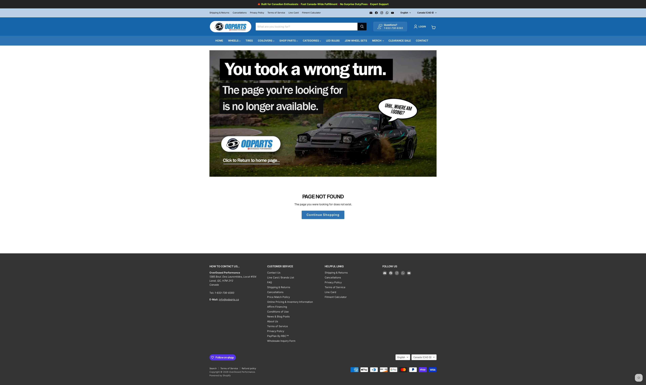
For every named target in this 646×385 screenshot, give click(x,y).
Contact (422, 40)
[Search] (362, 26)
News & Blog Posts (278, 316)
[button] (420, 27)
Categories (311, 40)
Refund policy (249, 368)
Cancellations (240, 12)
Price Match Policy (278, 297)
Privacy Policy (257, 12)
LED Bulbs (333, 40)
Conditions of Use (278, 311)
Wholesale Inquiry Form (281, 340)
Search (213, 368)
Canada (425, 12)
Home (219, 40)
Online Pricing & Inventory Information (290, 301)
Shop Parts (287, 40)
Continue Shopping (323, 215)
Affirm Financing (277, 306)
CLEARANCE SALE (399, 40)
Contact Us (273, 272)
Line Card (294, 12)
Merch (377, 40)
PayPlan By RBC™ (278, 336)
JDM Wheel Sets (356, 40)
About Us (272, 321)
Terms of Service (276, 12)
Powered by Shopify (220, 375)
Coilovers (265, 40)
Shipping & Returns (219, 12)
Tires (249, 40)
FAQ (269, 282)
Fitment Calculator (311, 12)
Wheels (233, 40)
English (404, 12)
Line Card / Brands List (280, 277)
